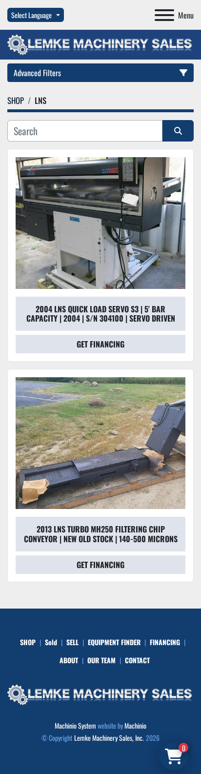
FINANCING (165, 642)
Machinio (135, 725)
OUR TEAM (101, 660)
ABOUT (69, 660)
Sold (51, 642)
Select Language (31, 15)
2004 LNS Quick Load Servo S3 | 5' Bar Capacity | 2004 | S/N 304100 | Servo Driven (100, 313)
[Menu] (164, 15)
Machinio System (75, 725)
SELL (72, 642)
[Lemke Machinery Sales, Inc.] (100, 694)
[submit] (178, 131)
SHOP (28, 642)
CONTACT (137, 660)
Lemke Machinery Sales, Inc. (109, 738)
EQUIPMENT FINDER (114, 642)
